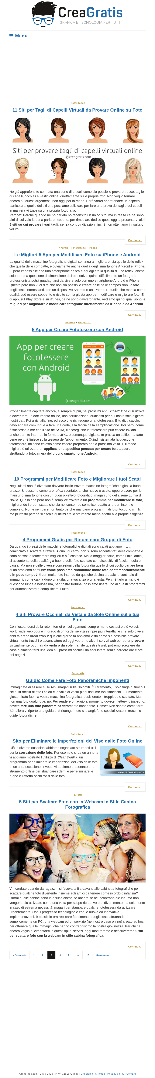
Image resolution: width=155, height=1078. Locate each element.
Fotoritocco (78, 103)
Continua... (135, 240)
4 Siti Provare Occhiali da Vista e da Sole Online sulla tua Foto (77, 617)
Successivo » (102, 955)
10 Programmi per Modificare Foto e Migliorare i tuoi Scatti (77, 479)
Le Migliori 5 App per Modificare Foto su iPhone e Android (77, 254)
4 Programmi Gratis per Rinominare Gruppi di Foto (78, 539)
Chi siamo (87, 1074)
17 (88, 955)
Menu (21, 35)
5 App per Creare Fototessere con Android (77, 329)
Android (64, 248)
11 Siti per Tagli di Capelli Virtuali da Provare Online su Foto (77, 110)
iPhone (93, 248)
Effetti (78, 794)
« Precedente (19, 955)
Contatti (131, 1074)
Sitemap (100, 1074)
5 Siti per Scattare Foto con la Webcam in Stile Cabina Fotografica (77, 804)
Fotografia (84, 322)
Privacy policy (115, 1074)
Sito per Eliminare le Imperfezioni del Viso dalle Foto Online (77, 740)
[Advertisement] (77, 69)
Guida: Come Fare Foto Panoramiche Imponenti (77, 680)
